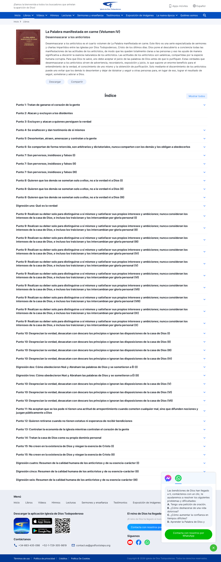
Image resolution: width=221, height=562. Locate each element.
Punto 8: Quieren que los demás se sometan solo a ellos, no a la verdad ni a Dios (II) (70, 188)
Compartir (77, 81)
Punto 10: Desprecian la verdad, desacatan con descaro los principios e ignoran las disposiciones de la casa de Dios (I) (93, 333)
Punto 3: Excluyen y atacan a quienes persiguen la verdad (53, 121)
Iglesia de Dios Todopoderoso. (160, 558)
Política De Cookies (80, 558)
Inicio (18, 15)
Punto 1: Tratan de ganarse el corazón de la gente (48, 104)
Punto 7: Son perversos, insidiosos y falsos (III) (46, 172)
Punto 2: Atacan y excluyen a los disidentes (44, 113)
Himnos (54, 15)
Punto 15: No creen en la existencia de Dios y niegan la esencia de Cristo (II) (65, 454)
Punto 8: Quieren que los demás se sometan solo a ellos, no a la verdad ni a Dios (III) (70, 197)
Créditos (63, 558)
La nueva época (166, 15)
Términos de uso (22, 558)
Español (201, 6)
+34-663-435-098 (29, 545)
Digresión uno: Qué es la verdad (36, 205)
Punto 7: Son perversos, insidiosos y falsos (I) (45, 155)
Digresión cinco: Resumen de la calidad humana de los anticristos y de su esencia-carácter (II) (77, 471)
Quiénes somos (189, 15)
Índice (110, 95)
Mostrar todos (197, 96)
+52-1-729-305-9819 (54, 545)
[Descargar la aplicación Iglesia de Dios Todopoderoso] (22, 525)
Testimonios (113, 15)
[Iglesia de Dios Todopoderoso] (110, 6)
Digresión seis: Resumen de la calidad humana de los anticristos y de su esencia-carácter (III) (77, 479)
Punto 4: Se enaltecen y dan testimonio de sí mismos (50, 130)
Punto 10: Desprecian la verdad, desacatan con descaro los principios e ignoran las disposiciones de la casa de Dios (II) (93, 341)
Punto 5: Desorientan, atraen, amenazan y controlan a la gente (56, 138)
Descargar (55, 81)
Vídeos (40, 15)
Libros (27, 15)
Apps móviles (180, 6)
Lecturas (66, 15)
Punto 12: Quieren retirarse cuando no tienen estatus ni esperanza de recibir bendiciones (74, 420)
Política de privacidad (44, 558)
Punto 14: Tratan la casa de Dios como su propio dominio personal (58, 437)
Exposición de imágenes (140, 15)
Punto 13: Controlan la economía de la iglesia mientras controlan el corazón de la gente (72, 429)
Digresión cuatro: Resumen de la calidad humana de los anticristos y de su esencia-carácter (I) (77, 463)
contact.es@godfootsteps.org (93, 545)
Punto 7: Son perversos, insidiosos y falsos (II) (46, 163)
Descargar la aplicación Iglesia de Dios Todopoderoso (48, 513)
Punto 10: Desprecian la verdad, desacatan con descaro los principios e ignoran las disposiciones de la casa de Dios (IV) (94, 358)
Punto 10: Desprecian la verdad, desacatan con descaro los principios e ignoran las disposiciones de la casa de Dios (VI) (94, 392)
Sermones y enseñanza (90, 15)
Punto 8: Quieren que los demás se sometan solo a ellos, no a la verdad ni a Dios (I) (69, 180)
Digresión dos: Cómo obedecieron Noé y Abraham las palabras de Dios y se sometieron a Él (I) (77, 367)
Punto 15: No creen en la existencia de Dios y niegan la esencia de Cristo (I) (65, 446)
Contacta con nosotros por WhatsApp (152, 527)
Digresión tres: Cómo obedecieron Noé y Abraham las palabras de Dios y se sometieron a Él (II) (77, 375)
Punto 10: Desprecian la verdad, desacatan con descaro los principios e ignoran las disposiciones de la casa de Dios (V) (93, 383)
